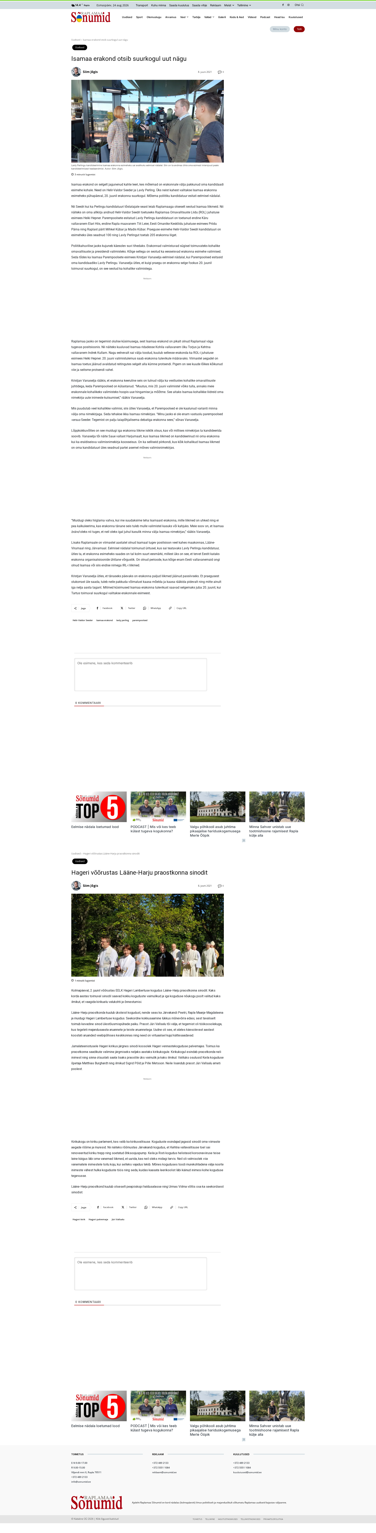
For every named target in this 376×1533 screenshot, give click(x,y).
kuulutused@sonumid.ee (247, 1472)
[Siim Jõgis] (76, 72)
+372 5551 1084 (161, 1467)
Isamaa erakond (104, 620)
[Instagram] (288, 5)
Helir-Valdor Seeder (83, 620)
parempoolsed (139, 620)
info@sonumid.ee (81, 1481)
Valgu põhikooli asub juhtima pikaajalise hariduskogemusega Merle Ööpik (215, 831)
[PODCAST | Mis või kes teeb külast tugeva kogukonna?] (158, 807)
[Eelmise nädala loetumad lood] (99, 807)
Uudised (75, 39)
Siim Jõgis (90, 72)
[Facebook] (283, 5)
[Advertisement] (147, 308)
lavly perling (122, 620)
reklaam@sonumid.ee (164, 1472)
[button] (300, 4)
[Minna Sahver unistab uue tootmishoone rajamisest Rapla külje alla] (277, 807)
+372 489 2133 (79, 1477)
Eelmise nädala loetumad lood (95, 827)
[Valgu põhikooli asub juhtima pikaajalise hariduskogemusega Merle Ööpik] (217, 807)
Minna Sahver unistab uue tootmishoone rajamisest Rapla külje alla (273, 831)
